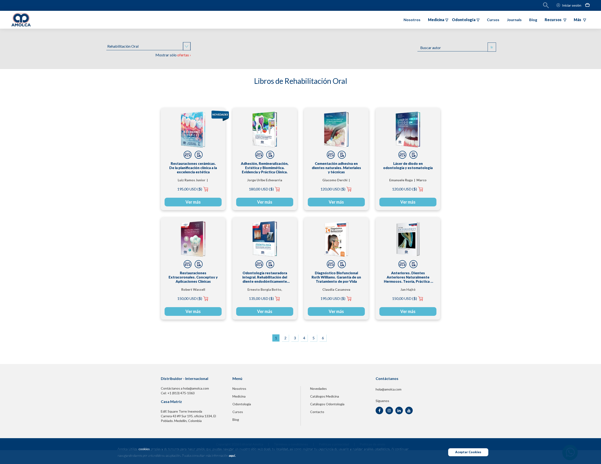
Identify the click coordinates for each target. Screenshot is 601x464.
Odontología (241, 404)
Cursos (493, 19)
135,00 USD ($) (261, 298)
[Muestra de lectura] (188, 155)
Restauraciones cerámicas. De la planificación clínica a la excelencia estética (193, 167)
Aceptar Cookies (468, 452)
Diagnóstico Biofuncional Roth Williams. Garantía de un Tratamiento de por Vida (336, 277)
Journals (514, 19)
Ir (492, 47)
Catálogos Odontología (327, 404)
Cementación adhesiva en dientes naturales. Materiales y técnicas (336, 167)
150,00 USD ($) (189, 298)
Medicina (239, 396)
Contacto (317, 412)
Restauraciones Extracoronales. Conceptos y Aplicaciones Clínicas (193, 277)
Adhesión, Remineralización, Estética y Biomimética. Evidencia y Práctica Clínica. (265, 167)
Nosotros (412, 19)
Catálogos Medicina (324, 396)
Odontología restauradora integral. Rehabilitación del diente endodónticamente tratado (264, 277)
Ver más (193, 202)
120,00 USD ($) (332, 189)
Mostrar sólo (173, 55)
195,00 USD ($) (189, 189)
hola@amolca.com (388, 389)
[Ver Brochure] (199, 155)
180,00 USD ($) (261, 189)
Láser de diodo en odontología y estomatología (408, 165)
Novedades (318, 389)
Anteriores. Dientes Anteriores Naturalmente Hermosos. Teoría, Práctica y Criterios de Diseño (408, 277)
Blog (533, 19)
